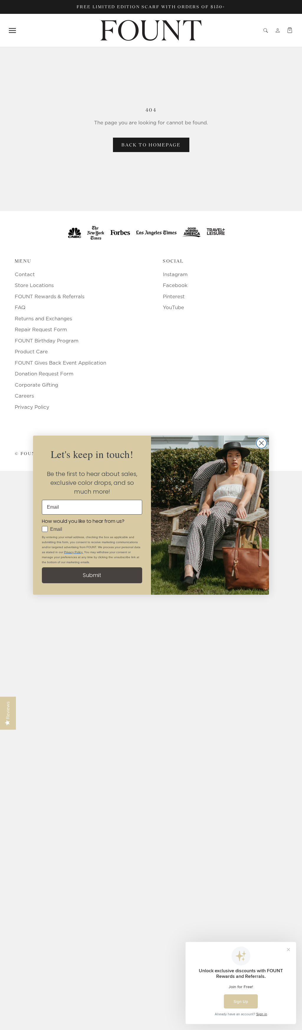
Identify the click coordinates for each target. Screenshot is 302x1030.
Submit (92, 575)
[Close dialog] (261, 443)
